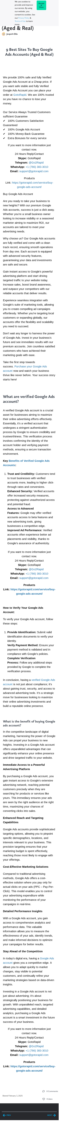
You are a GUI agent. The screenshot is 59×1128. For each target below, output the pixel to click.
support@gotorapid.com (34, 171)
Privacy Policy (23, 18)
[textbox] (29, 559)
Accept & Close (41, 5)
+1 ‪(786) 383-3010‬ (37, 166)
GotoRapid (19, 94)
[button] (44, 1091)
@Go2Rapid (36, 162)
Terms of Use (20, 21)
